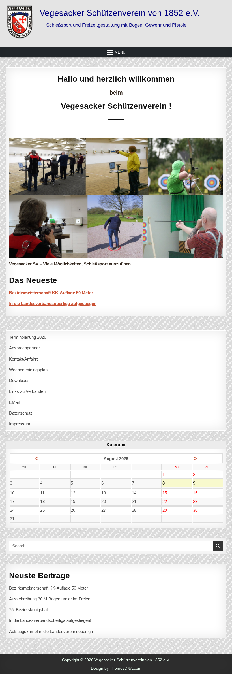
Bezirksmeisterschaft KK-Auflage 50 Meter (48, 588)
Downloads (19, 380)
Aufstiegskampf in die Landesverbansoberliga (51, 631)
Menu (120, 52)
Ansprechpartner (24, 347)
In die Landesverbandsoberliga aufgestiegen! (50, 620)
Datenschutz (21, 413)
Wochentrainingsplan (28, 369)
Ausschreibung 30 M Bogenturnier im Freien (49, 598)
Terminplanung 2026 (27, 337)
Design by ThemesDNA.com (116, 668)
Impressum (19, 423)
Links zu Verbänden (27, 391)
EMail (14, 402)
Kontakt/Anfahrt (23, 359)
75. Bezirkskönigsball (28, 609)
